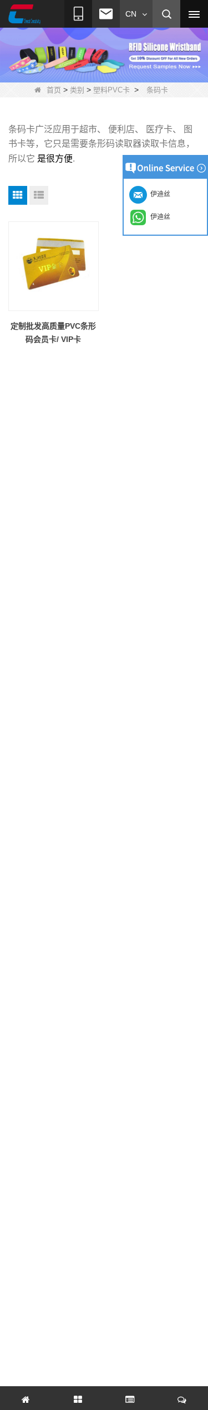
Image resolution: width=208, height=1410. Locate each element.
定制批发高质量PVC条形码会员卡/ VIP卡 (53, 333)
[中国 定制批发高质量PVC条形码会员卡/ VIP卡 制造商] (53, 266)
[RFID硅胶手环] (104, 53)
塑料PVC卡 (111, 90)
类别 (77, 90)
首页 (54, 90)
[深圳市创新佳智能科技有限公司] (24, 14)
